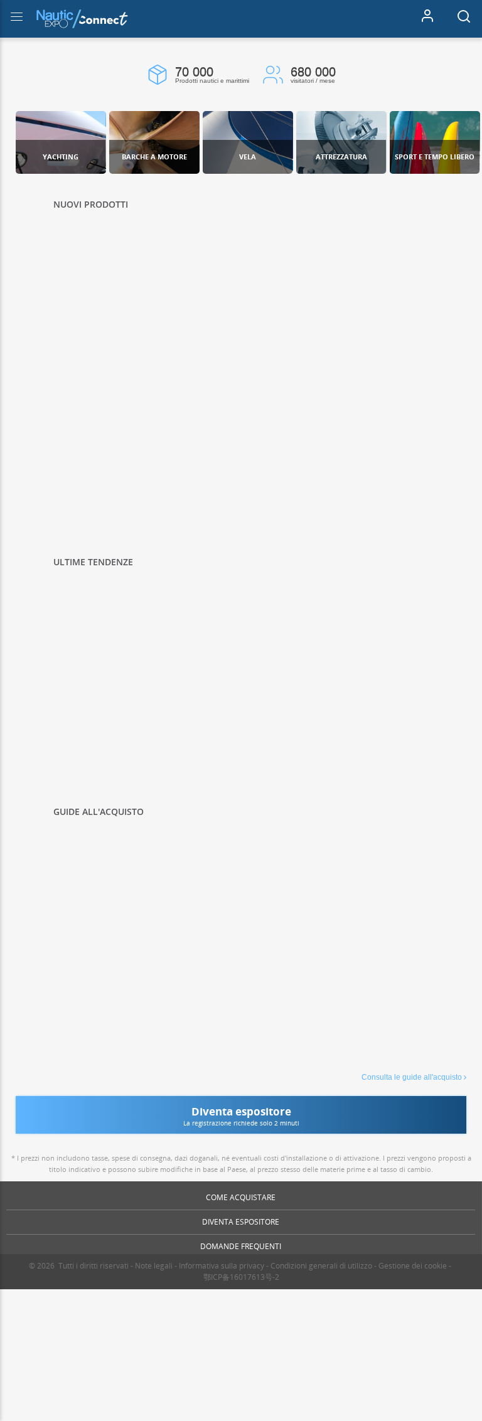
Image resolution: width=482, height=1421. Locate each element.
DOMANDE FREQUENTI (240, 1246)
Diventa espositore (240, 1221)
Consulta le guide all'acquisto (412, 1077)
